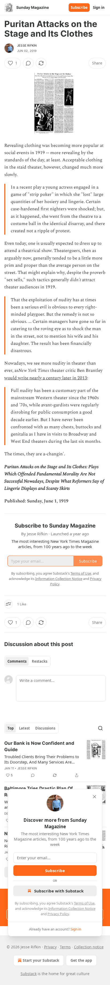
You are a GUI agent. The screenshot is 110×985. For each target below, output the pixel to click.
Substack (29, 973)
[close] (94, 796)
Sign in (99, 7)
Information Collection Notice (71, 908)
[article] (55, 759)
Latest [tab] (24, 728)
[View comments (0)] (28, 63)
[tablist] (27, 661)
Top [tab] (10, 728)
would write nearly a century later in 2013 (45, 378)
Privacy (50, 946)
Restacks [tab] (39, 661)
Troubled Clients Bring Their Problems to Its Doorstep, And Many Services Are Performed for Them (41, 759)
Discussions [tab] (45, 728)
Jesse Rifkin (27, 45)
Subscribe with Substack (59, 891)
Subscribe (79, 7)
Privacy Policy (58, 913)
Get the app (81, 960)
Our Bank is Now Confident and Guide (39, 746)
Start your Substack (41, 960)
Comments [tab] (16, 661)
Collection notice (89, 946)
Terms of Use (84, 903)
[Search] (100, 728)
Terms (65, 946)
